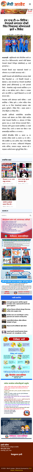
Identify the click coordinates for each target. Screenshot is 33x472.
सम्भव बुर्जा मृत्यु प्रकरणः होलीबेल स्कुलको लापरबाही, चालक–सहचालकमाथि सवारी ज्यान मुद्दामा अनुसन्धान (18, 303)
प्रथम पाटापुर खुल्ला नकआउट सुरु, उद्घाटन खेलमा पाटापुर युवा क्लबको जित (24, 180)
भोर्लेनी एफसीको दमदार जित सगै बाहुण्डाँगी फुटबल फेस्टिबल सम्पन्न (7, 203)
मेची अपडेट (11, 34)
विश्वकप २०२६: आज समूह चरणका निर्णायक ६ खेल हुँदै (9, 180)
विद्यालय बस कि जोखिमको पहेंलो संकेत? (17, 326)
